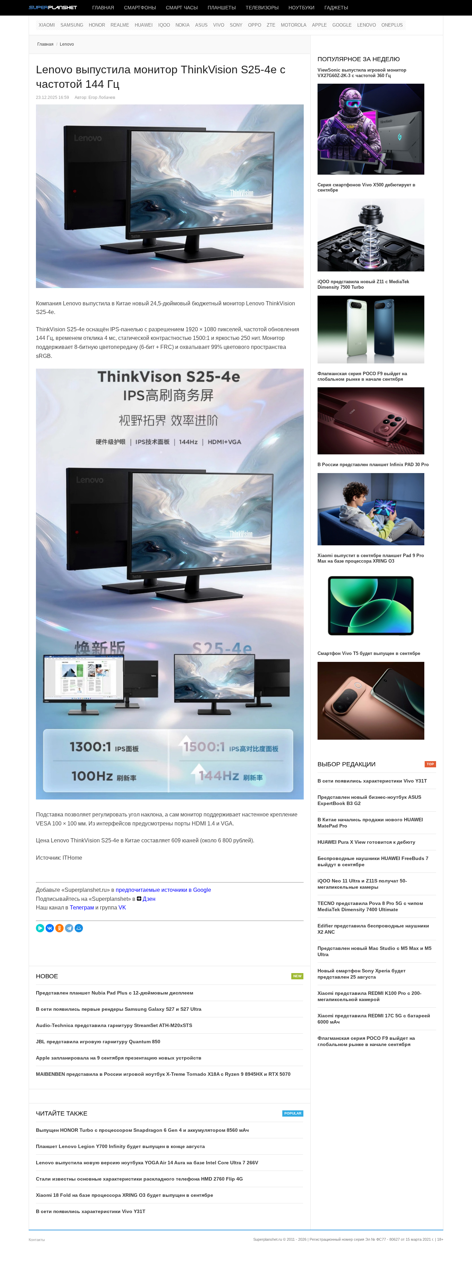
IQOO (164, 25)
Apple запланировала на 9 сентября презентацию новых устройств (118, 1058)
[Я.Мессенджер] (40, 928)
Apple (319, 25)
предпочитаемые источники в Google (163, 890)
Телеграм (82, 907)
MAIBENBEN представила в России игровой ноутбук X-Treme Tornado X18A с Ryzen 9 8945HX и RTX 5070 (163, 1074)
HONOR (97, 25)
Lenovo (366, 25)
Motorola (293, 25)
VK (122, 907)
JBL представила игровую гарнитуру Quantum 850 (98, 1041)
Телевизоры (262, 7)
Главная (103, 7)
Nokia (183, 25)
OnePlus (392, 25)
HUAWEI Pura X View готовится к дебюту (366, 842)
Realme (120, 25)
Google (342, 25)
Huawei (144, 25)
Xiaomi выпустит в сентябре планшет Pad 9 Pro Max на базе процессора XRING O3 (371, 558)
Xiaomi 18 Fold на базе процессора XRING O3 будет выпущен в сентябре (124, 1195)
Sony (236, 25)
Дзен (148, 899)
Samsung (71, 25)
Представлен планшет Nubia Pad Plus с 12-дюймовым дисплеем (114, 993)
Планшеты (222, 7)
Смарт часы (182, 7)
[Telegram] (69, 928)
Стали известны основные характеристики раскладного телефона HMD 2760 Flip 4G (139, 1179)
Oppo (254, 25)
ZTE (271, 25)
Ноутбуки (301, 7)
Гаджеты (336, 7)
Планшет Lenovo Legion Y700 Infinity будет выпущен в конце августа (120, 1146)
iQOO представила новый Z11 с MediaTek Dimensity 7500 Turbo (363, 284)
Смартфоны (140, 7)
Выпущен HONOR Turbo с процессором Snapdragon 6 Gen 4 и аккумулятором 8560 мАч (142, 1130)
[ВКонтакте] (50, 928)
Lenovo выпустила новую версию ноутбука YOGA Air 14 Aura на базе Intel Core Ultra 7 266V (147, 1162)
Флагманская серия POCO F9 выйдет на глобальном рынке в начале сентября (362, 376)
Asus (201, 25)
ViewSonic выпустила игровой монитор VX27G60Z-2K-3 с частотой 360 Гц (362, 72)
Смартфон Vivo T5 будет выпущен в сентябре (369, 653)
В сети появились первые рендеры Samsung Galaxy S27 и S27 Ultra (118, 1009)
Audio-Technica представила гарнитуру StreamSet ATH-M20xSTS (114, 1025)
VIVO (218, 25)
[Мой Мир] (79, 928)
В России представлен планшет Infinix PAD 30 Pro (373, 464)
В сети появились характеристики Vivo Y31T (90, 1211)
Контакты (37, 1240)
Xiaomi (47, 25)
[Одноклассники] (59, 928)
